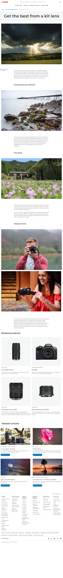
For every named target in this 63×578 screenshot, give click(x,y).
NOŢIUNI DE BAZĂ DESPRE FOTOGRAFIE (8, 446)
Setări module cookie (38, 535)
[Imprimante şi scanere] (40, 5)
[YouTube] (60, 538)
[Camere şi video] (22, 5)
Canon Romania (5, 538)
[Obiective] (28, 5)
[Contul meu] (60, 2)
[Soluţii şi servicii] (48, 5)
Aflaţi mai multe (5, 454)
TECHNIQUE (35, 446)
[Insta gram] (51, 538)
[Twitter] (57, 538)
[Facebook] (48, 538)
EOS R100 (34, 370)
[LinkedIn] (54, 538)
